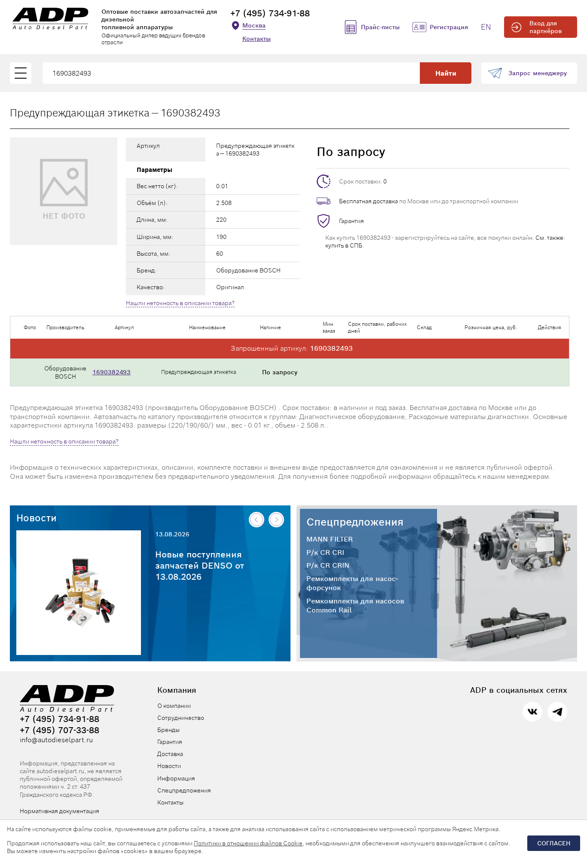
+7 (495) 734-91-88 (270, 13)
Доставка (170, 754)
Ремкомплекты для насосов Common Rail (355, 606)
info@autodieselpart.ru (56, 740)
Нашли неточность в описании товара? (180, 303)
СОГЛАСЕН (553, 843)
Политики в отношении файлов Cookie (248, 843)
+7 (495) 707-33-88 (59, 730)
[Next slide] (276, 519)
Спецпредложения (355, 522)
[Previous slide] (256, 519)
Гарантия (351, 221)
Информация (176, 778)
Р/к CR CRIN (327, 565)
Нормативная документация (59, 811)
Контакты (256, 39)
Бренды (168, 730)
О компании (174, 706)
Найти (445, 73)
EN (486, 27)
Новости (36, 518)
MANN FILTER (329, 539)
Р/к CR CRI (325, 552)
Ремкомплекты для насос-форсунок (352, 583)
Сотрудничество (180, 718)
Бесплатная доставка (368, 201)
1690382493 (111, 372)
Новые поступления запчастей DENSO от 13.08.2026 (199, 565)
